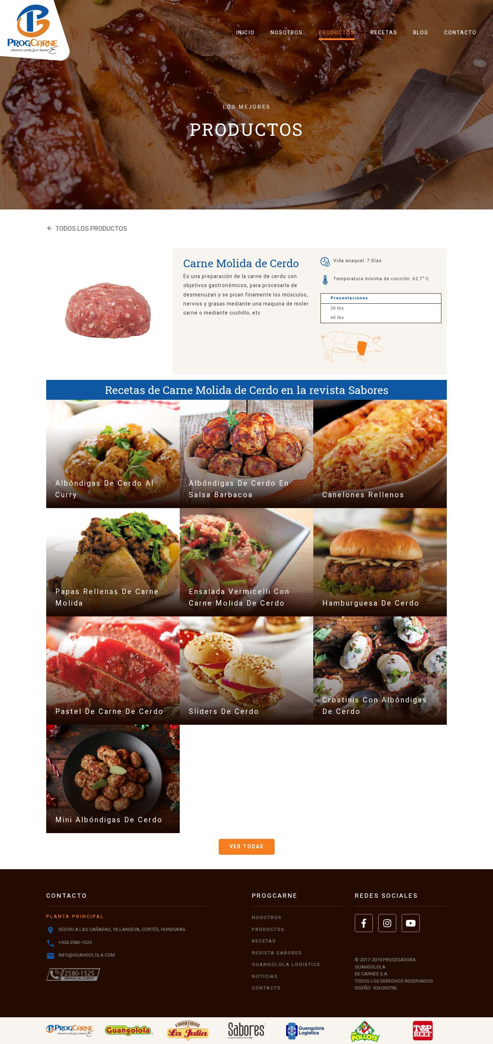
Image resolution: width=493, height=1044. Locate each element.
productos (337, 32)
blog (420, 32)
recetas (384, 32)
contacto (460, 32)
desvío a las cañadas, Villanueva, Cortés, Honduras (122, 929)
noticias (265, 976)
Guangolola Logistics (286, 964)
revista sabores (277, 952)
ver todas (247, 846)
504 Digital (385, 987)
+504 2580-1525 (75, 942)
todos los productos (86, 229)
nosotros (287, 32)
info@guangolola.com (86, 955)
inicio (245, 32)
